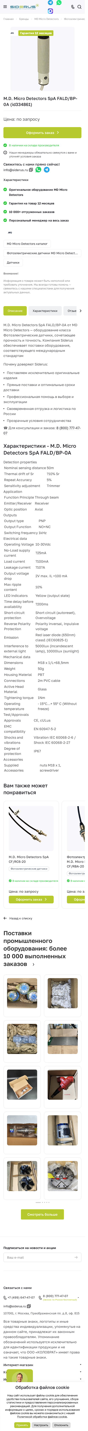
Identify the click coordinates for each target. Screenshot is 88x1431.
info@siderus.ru (15, 170)
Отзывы (73, 311)
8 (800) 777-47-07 (55, 1296)
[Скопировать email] (31, 169)
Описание (15, 311)
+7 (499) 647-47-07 (21, 1297)
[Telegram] (50, 2)
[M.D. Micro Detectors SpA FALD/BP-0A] (42, 59)
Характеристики (45, 311)
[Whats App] (59, 2)
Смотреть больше (42, 1214)
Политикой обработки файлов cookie (42, 1416)
